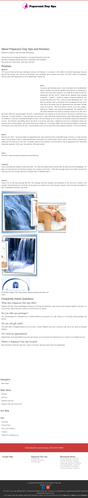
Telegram (84, 495)
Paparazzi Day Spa (8, 400)
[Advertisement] (44, 29)
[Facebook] (43, 489)
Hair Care (4, 397)
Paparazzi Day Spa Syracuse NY (12, 404)
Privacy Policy (6, 425)
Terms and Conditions (8, 428)
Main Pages (5, 383)
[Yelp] (48, 489)
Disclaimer (5, 422)
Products (4, 394)
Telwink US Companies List (10, 435)
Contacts (4, 432)
